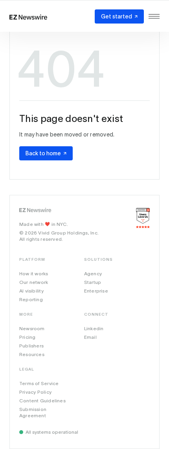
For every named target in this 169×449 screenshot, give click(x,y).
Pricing (27, 337)
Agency (93, 273)
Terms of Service (39, 383)
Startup (92, 282)
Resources (31, 354)
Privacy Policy (35, 391)
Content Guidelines (42, 400)
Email (90, 337)
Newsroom (32, 328)
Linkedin (94, 328)
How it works (33, 273)
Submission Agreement (32, 412)
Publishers (31, 345)
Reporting (31, 299)
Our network (33, 282)
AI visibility (31, 290)
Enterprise (96, 290)
